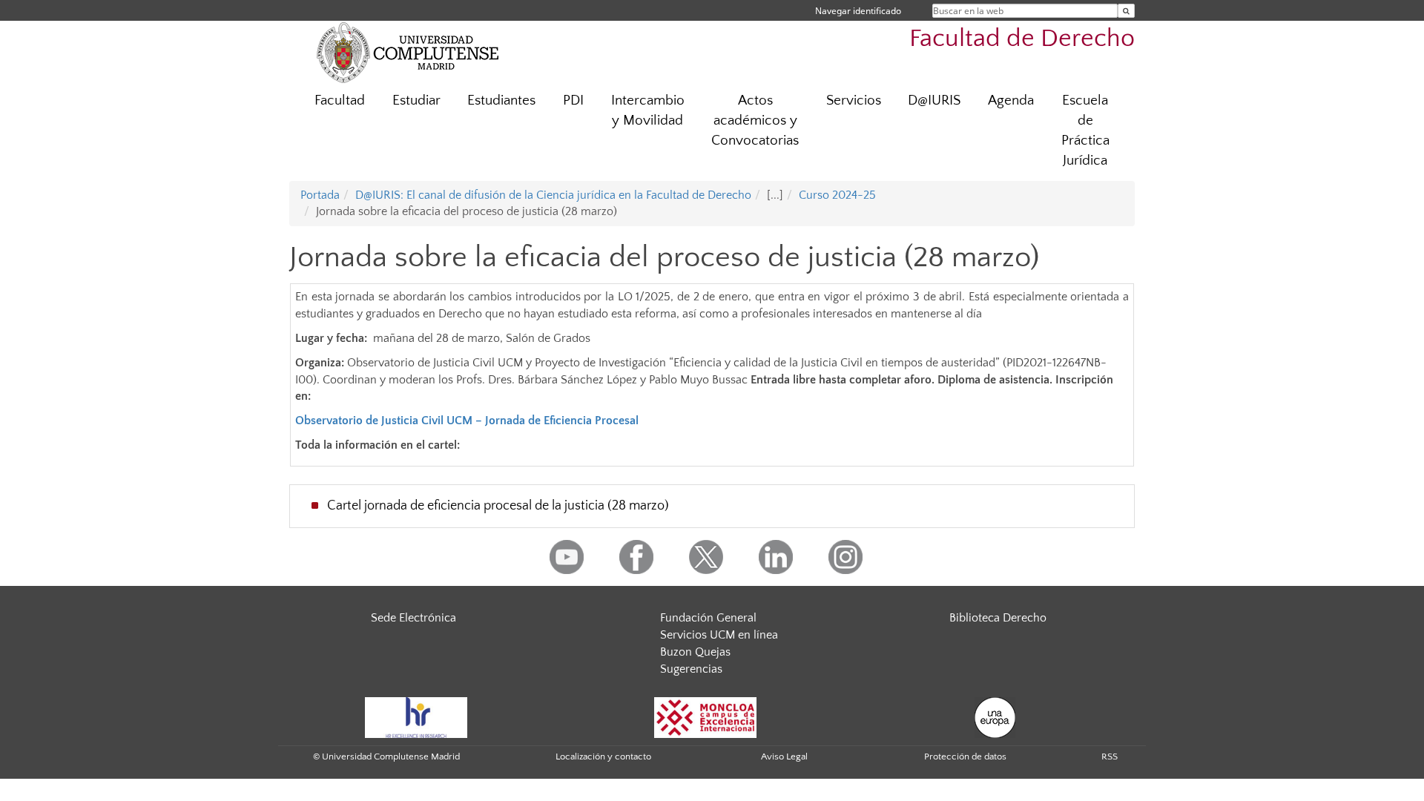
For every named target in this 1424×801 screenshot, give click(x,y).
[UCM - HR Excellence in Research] (416, 716)
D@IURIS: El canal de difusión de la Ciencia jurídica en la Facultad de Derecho (553, 195)
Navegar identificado (858, 10)
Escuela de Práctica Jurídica (1085, 130)
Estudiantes (501, 100)
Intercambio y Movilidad (648, 110)
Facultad (339, 100)
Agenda (1011, 100)
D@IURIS (934, 100)
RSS (1109, 756)
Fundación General (708, 617)
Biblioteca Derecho (997, 617)
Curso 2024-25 (837, 195)
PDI (573, 100)
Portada (320, 195)
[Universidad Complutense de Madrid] (408, 52)
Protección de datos (965, 756)
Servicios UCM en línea (719, 635)
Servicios (853, 100)
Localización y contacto (603, 756)
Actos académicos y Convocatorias (755, 120)
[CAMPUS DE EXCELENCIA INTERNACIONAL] (705, 716)
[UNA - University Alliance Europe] (995, 716)
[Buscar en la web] (1126, 11)
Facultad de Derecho (1022, 39)
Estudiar (416, 100)
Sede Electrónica (413, 617)
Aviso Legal (784, 756)
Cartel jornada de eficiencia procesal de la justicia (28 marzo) (498, 505)
